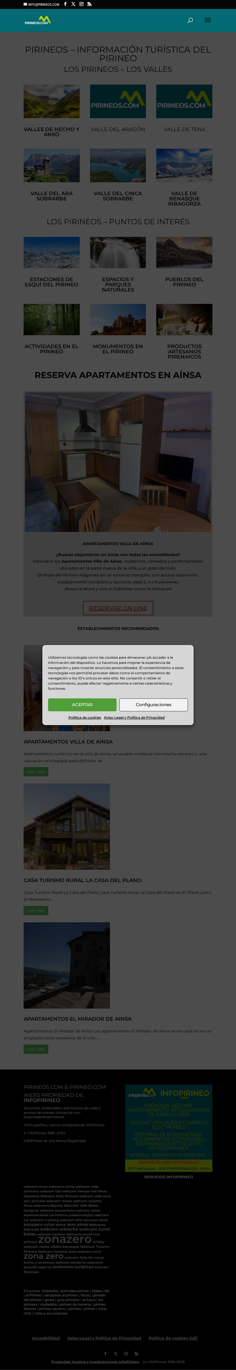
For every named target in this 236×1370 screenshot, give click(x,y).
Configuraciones (154, 704)
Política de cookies (84, 717)
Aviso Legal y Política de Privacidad (134, 717)
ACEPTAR (82, 704)
